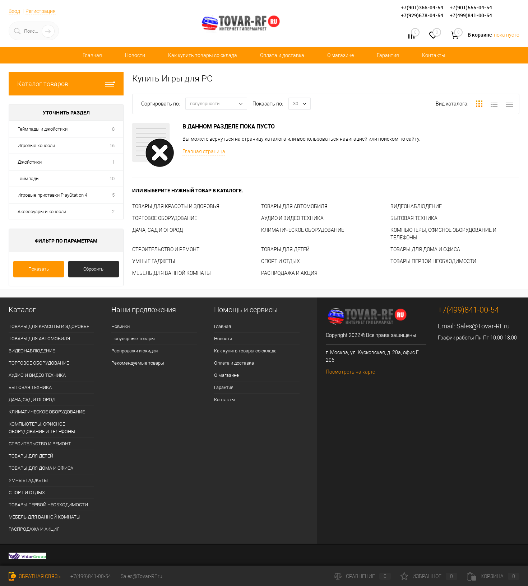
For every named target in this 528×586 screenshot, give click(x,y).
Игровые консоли (36, 145)
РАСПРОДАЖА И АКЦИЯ (289, 273)
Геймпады (29, 178)
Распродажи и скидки (134, 350)
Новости (135, 55)
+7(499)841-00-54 (90, 576)
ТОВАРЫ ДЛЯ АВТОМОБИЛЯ (294, 206)
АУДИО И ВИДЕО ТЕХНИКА (292, 218)
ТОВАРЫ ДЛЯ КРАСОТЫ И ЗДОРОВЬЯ (175, 206)
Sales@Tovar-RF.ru (483, 326)
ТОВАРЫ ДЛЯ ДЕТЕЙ (285, 249)
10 (112, 178)
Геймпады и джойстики (43, 129)
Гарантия (388, 55)
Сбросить (93, 269)
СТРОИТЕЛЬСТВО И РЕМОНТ (165, 249)
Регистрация (41, 11)
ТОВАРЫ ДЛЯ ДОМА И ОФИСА (425, 249)
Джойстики (30, 162)
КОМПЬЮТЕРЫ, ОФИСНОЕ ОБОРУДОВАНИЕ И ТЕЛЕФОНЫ (42, 427)
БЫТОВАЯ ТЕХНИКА (413, 218)
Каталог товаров (42, 84)
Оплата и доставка (282, 55)
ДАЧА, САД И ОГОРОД (157, 230)
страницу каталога (264, 139)
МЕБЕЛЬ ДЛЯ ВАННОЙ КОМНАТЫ (171, 273)
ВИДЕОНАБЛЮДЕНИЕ (416, 206)
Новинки (120, 326)
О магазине (340, 55)
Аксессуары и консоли (42, 211)
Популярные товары (133, 338)
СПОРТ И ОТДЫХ (280, 261)
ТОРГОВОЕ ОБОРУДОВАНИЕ (164, 218)
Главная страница (203, 151)
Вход (14, 11)
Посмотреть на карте (350, 372)
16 (112, 145)
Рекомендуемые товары (137, 363)
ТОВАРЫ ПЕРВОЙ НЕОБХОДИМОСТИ (433, 261)
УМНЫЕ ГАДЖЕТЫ (153, 261)
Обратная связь (39, 576)
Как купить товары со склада (202, 55)
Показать (38, 269)
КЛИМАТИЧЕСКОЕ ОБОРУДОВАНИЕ (302, 230)
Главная (92, 55)
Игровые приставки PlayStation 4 (52, 195)
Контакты (433, 55)
